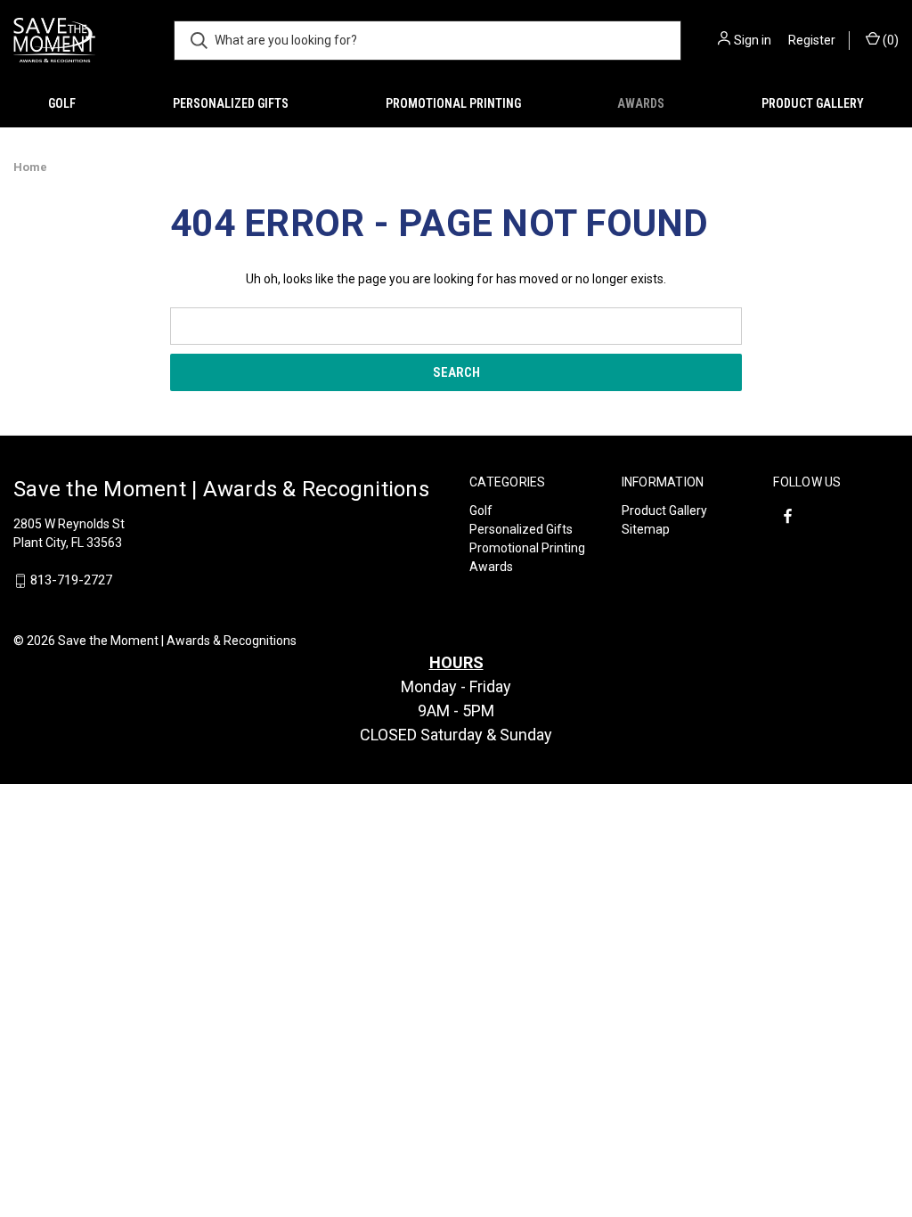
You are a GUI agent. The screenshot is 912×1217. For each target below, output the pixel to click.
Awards (640, 103)
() (889, 40)
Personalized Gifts (231, 103)
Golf (62, 103)
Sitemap (646, 529)
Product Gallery (812, 103)
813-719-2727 (71, 581)
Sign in (752, 40)
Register (811, 40)
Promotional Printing (453, 103)
